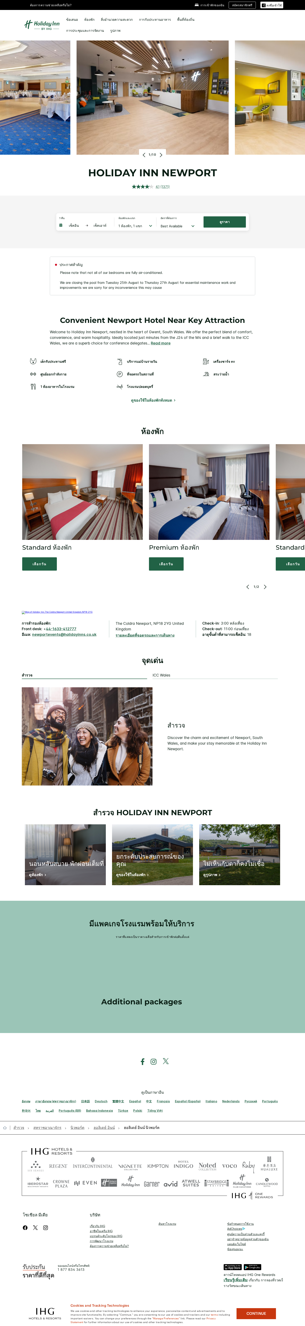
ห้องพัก (89, 19)
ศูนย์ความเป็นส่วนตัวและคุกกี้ (246, 1234)
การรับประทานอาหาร (155, 19)
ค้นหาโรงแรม (167, 1224)
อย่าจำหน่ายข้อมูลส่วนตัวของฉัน (248, 1239)
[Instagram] (45, 1228)
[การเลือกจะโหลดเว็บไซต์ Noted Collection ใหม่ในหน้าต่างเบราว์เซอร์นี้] (207, 1165)
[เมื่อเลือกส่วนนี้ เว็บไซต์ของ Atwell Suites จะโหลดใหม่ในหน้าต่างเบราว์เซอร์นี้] (191, 1183)
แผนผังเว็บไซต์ (236, 1244)
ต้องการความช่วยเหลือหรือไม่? (51, 5)
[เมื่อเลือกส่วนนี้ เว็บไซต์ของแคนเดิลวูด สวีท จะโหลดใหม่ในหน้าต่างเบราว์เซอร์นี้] (267, 1183)
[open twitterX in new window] (163, 1062)
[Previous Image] (144, 155)
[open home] (6, 1127)
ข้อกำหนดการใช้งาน (240, 1224)
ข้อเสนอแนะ (235, 1249)
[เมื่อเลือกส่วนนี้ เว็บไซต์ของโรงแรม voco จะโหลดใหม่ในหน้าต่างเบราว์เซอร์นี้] (229, 1165)
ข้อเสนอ (72, 19)
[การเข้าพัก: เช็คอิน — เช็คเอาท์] (84, 225)
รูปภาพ (115, 30)
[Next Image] (160, 155)
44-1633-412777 (61, 629)
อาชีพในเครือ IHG (101, 1231)
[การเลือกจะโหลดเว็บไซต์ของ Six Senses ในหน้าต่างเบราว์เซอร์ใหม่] (36, 1165)
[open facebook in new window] (140, 1062)
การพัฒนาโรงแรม (101, 1241)
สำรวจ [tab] (27, 675)
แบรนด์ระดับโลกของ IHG (106, 1236)
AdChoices (234, 1228)
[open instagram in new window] (151, 1062)
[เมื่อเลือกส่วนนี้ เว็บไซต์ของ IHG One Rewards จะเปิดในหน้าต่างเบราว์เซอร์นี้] (252, 1195)
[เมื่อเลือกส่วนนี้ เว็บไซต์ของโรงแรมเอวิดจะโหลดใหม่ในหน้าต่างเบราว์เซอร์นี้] (171, 1183)
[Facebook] (26, 1228)
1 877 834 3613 (71, 1270)
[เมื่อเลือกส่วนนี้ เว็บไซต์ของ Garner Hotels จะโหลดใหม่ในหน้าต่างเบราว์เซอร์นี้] (152, 1183)
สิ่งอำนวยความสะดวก (117, 19)
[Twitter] (35, 1228)
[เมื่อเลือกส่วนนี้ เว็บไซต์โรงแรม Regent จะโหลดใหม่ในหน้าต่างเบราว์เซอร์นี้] (58, 1165)
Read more (161, 343)
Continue (256, 1313)
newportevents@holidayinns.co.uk (64, 634)
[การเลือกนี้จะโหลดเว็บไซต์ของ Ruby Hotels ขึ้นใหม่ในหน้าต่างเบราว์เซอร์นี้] (248, 1165)
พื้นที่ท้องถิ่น (185, 19)
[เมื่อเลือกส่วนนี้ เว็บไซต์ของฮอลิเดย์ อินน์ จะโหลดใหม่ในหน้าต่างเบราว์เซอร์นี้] (130, 1183)
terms (214, 1314)
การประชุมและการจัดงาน (85, 30)
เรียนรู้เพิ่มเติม (236, 1280)
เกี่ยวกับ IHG (97, 1226)
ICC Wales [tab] (161, 675)
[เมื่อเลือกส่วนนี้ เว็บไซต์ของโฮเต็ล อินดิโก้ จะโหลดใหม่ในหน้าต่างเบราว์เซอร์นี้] (183, 1165)
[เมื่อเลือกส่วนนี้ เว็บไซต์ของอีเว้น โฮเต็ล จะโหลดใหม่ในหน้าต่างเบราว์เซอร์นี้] (85, 1183)
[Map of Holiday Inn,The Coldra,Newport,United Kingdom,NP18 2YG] (57, 612)
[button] (271, 5)
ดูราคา (225, 222)
